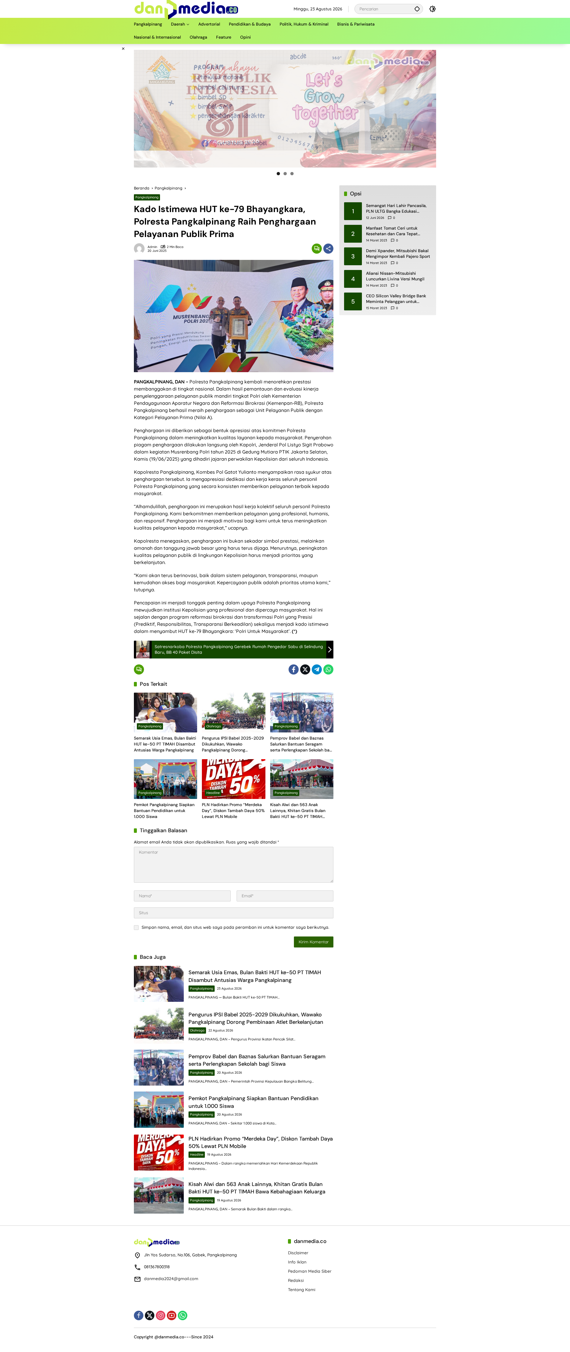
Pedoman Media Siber (310, 1271)
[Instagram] (160, 1315)
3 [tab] (292, 173)
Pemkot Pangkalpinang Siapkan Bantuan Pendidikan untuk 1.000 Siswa (164, 810)
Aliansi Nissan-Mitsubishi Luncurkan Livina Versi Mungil (395, 276)
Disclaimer (298, 1252)
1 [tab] (278, 173)
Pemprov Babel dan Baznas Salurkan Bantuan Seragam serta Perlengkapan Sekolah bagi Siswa (301, 744)
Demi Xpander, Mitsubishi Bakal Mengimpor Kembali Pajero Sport (398, 253)
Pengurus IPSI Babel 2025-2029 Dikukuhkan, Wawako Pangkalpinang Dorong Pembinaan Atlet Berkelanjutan (233, 744)
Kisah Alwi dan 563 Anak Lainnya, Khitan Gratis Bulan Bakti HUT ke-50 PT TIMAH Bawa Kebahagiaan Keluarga (297, 810)
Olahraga (213, 726)
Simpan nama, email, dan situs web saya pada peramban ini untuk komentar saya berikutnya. (235, 927)
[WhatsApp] (328, 669)
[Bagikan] (328, 249)
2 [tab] (285, 173)
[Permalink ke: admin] (141, 248)
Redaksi (296, 1280)
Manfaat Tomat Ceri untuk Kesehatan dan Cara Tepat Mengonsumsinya (392, 231)
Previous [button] (141, 109)
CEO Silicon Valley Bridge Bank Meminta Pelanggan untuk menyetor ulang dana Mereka (396, 299)
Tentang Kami (301, 1289)
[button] (417, 9)
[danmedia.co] (186, 8)
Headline (213, 793)
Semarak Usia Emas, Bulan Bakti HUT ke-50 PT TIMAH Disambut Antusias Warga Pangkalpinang (165, 743)
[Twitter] (305, 669)
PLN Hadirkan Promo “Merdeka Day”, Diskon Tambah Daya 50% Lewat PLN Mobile (233, 810)
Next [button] (429, 109)
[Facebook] (294, 669)
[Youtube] (171, 1315)
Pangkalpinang (147, 197)
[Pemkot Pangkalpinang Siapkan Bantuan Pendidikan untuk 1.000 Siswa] (165, 779)
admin (152, 247)
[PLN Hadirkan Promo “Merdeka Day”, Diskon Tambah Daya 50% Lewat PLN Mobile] (233, 779)
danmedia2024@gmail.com (171, 1278)
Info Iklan (297, 1262)
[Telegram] (317, 669)
